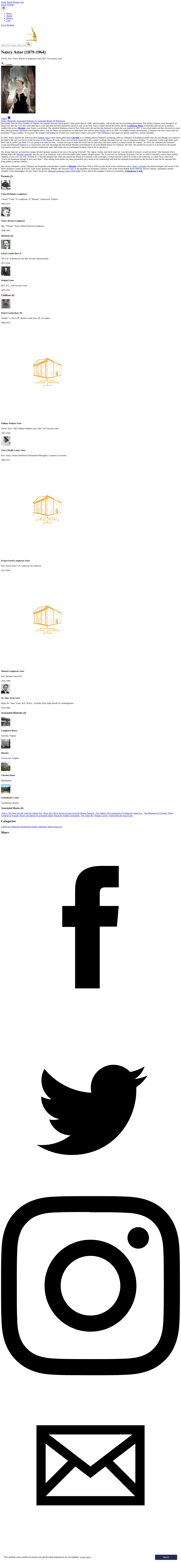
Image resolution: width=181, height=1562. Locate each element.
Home (3, 2)
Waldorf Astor (44, 138)
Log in (4, 4)
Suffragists (42, 827)
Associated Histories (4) (27, 121)
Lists (22, 2)
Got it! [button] (166, 1557)
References (60, 121)
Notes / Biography (8, 121)
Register (10, 4)
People (9, 2)
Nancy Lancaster (139, 166)
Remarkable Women (28, 827)
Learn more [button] (85, 1557)
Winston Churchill (24, 154)
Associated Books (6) (46, 121)
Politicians (15, 827)
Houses (16, 2)
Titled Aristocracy (54, 827)
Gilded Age (6, 827)
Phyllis (102, 130)
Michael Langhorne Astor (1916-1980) (64, 171)
